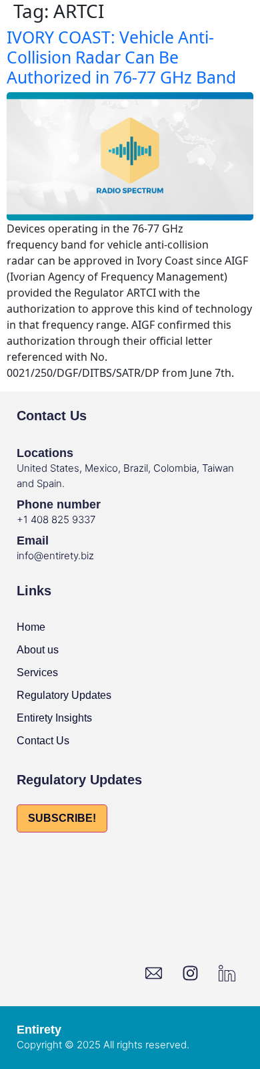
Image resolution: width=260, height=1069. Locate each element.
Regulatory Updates (64, 695)
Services (37, 672)
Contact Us (43, 740)
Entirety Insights (54, 718)
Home (31, 627)
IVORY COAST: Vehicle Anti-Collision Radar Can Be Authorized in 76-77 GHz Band (121, 57)
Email (33, 540)
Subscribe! (62, 818)
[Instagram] (190, 972)
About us (38, 649)
